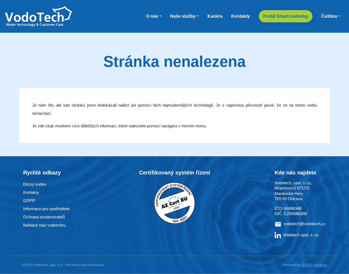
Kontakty (240, 16)
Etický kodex (34, 184)
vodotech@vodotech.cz (305, 223)
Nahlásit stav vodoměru (44, 225)
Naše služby (182, 16)
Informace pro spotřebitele (46, 208)
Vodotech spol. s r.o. (301, 235)
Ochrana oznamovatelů (44, 217)
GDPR (29, 200)
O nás (152, 16)
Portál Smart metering (285, 16)
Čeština (329, 16)
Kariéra (214, 16)
